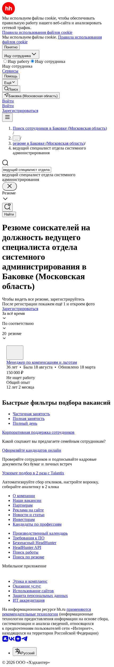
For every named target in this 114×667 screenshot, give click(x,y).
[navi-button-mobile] (7, 117)
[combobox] (26, 169)
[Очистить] (9, 186)
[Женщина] (14, 353)
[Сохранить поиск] (7, 207)
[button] (8, 101)
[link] (11, 89)
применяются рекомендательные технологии (46, 611)
